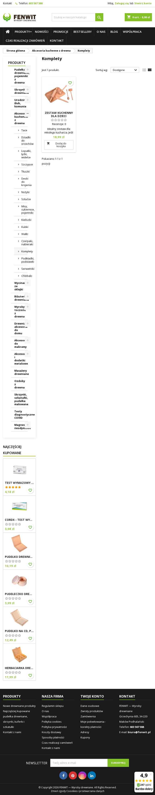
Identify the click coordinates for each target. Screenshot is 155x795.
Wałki (24, 234)
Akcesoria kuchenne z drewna (21, 118)
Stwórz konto (143, 3)
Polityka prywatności (54, 727)
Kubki (24, 227)
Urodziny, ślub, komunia (21, 103)
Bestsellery (82, 32)
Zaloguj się (122, 3)
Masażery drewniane (21, 372)
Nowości (41, 32)
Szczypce (24, 164)
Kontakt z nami (12, 732)
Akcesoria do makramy (21, 343)
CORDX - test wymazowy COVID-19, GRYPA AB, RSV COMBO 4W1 (19, 519)
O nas (101, 32)
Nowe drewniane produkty (19, 706)
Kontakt (7, 3)
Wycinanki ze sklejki (21, 286)
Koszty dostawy (51, 732)
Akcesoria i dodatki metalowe (21, 358)
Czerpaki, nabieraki (24, 242)
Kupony (85, 737)
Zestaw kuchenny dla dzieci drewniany (59, 116)
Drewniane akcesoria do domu (21, 328)
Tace (24, 130)
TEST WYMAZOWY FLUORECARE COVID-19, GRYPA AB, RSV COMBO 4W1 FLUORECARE (19, 482)
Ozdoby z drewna (19, 384)
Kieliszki (24, 220)
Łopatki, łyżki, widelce (24, 154)
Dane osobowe (90, 706)
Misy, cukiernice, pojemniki (24, 209)
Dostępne (125, 70)
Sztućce (24, 199)
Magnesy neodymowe (21, 426)
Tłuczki (24, 171)
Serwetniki (24, 269)
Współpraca (132, 32)
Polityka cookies (52, 721)
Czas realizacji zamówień (25, 40)
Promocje (60, 32)
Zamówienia (88, 716)
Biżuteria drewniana (21, 298)
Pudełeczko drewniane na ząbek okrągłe (19, 594)
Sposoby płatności (53, 737)
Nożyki (24, 192)
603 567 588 (36, 3)
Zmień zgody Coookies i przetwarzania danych (77, 791)
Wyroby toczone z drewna (20, 311)
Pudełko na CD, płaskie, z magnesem (19, 631)
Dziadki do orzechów (24, 140)
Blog (114, 32)
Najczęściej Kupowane (12, 450)
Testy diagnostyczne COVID (21, 414)
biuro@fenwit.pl (139, 732)
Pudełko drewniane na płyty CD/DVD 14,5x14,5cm (19, 556)
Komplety (24, 251)
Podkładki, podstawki (24, 260)
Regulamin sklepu (53, 706)
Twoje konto (92, 696)
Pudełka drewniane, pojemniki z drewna (21, 76)
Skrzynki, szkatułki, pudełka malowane (21, 399)
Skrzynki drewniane (21, 91)
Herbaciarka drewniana (19, 668)
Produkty (22, 32)
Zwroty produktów (92, 711)
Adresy (85, 732)
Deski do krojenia (24, 182)
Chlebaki (24, 276)
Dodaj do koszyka (56, 145)
